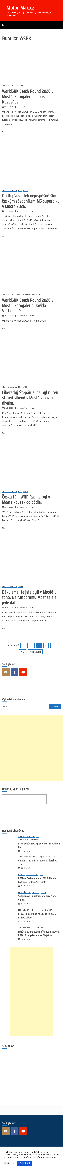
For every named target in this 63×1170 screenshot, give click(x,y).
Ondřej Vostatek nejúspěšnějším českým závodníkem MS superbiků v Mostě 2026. (31, 201)
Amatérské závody (26, 837)
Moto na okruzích (9, 190)
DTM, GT (21, 874)
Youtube (23, 672)
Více (3, 132)
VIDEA (43, 892)
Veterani (35, 892)
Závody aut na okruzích (28, 840)
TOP (17, 86)
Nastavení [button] (9, 1163)
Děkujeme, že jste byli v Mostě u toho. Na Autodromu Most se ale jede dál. (29, 597)
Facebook (14, 672)
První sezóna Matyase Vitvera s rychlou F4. (39, 845)
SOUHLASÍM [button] (24, 1163)
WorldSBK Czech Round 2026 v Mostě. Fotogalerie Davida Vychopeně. (27, 305)
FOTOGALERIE (8, 86)
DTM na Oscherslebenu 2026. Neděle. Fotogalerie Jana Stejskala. (37, 880)
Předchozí (13, 645)
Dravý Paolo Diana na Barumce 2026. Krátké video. (37, 916)
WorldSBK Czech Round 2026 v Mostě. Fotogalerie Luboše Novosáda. (27, 96)
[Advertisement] (31, 748)
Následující (35, 651)
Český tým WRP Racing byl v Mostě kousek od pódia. (26, 499)
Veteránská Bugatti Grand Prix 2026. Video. (37, 898)
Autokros (22, 928)
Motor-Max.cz (20, 7)
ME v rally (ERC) (24, 892)
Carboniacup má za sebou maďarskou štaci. (37, 862)
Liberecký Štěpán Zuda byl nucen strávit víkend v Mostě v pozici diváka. (30, 398)
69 (22, 651)
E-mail (6, 672)
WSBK (23, 86)
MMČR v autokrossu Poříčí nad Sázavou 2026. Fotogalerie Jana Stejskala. (38, 933)
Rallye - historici (39, 910)
